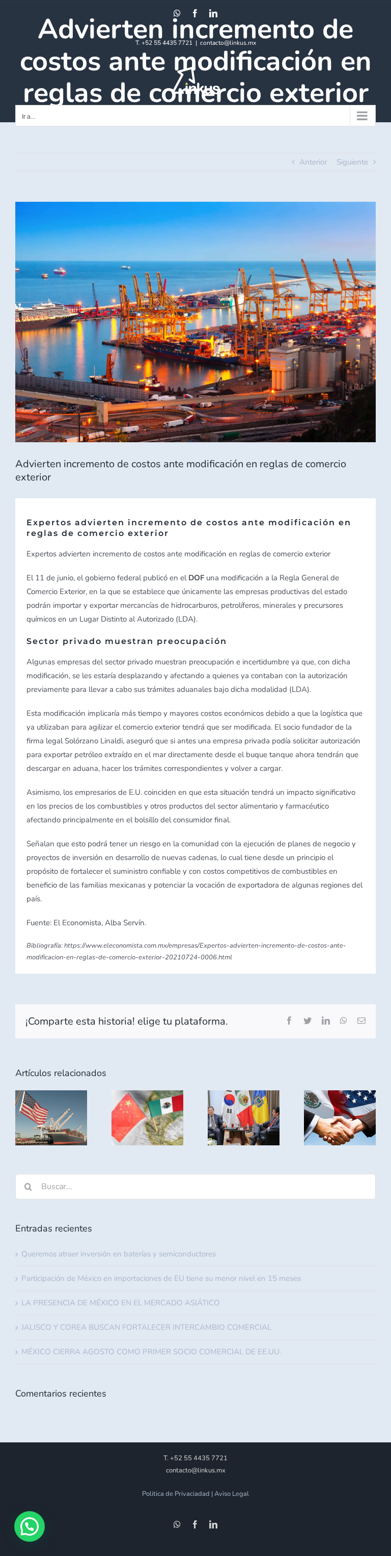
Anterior (313, 162)
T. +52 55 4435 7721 (163, 43)
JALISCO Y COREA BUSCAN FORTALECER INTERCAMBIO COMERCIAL (146, 1327)
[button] (29, 1526)
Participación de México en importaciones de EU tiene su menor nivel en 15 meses (161, 1278)
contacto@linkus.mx (228, 43)
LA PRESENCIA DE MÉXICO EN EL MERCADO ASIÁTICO (120, 1303)
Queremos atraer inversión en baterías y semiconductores (118, 1254)
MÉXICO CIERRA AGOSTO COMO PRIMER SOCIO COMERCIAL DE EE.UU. (151, 1352)
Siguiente (352, 162)
